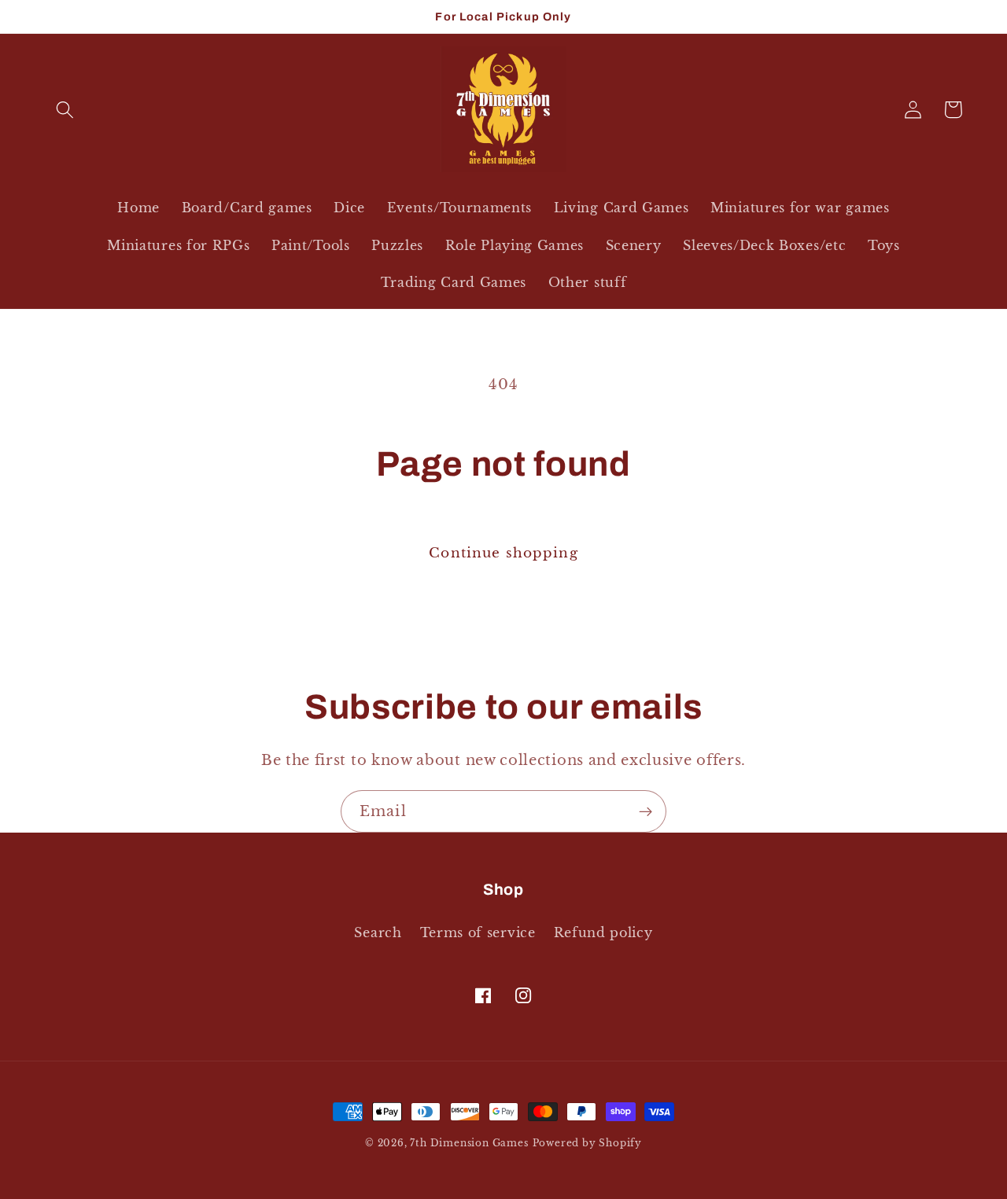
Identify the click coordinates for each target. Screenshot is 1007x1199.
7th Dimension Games (469, 1143)
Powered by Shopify (588, 1143)
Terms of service (478, 932)
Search (377, 932)
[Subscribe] (645, 811)
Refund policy (603, 932)
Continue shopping (503, 552)
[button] (66, 110)
